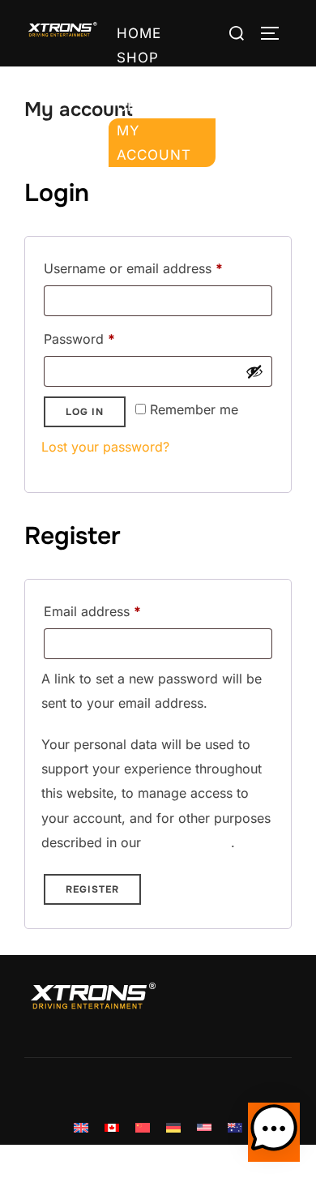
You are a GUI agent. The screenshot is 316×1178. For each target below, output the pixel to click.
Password (106, 338)
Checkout (158, 106)
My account (154, 142)
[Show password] (254, 371)
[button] (274, 1132)
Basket (146, 82)
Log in (85, 411)
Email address (119, 610)
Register (92, 889)
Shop (138, 57)
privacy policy (188, 842)
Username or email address (158, 267)
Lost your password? (105, 447)
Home (139, 33)
